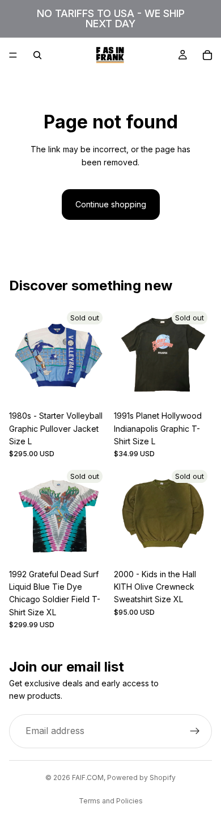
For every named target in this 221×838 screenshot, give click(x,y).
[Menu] (13, 55)
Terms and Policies (111, 801)
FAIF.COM (88, 777)
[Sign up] (195, 731)
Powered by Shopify (141, 777)
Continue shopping (110, 204)
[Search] (37, 55)
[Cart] (207, 55)
